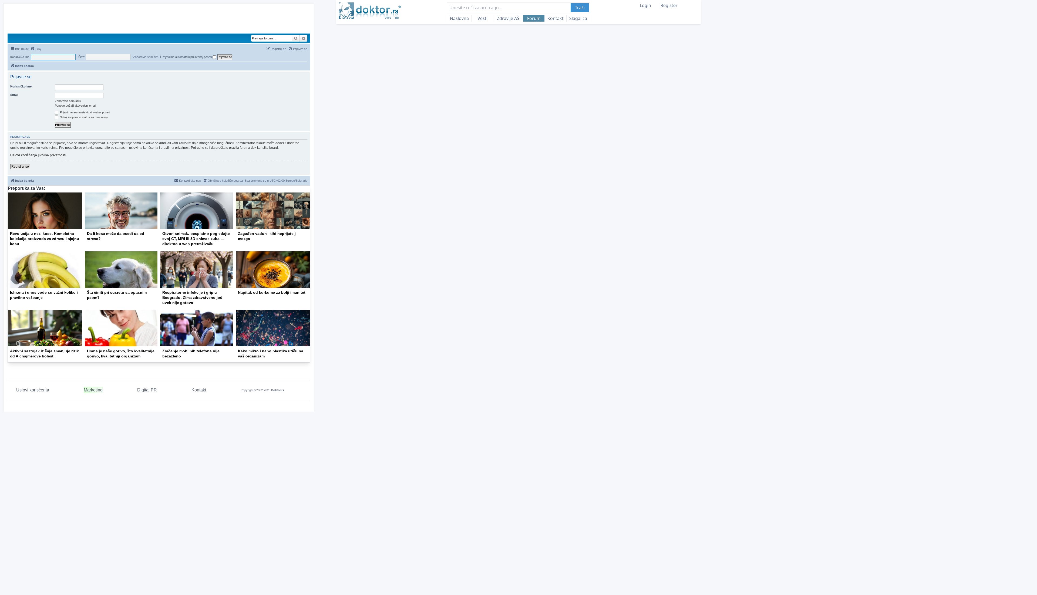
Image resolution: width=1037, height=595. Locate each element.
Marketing (93, 390)
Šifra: (14, 94)
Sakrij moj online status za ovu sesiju (83, 117)
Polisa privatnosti (52, 155)
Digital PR (147, 390)
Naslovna (459, 18)
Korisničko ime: (21, 86)
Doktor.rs (277, 390)
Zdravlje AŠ (508, 18)
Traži (580, 8)
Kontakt (555, 18)
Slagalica (578, 18)
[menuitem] (36, 49)
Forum (534, 18)
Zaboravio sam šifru (146, 57)
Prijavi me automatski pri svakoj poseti (187, 57)
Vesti (482, 18)
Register (669, 5)
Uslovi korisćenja (32, 390)
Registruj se (20, 166)
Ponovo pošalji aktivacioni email (75, 105)
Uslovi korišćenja (23, 155)
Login (645, 5)
